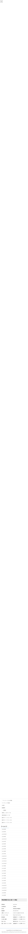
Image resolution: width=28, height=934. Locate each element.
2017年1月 (4, 883)
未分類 (3, 805)
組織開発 (3, 807)
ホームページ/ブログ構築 (7, 800)
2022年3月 (4, 848)
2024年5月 (4, 831)
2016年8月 (4, 895)
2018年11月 (4, 856)
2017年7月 (4, 868)
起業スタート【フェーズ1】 (7, 817)
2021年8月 (4, 851)
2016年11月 (4, 887)
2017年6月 (4, 870)
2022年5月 (4, 846)
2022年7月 (4, 841)
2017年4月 (4, 875)
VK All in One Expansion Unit (21, 931)
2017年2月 (4, 880)
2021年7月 (4, 853)
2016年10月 (4, 890)
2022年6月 (4, 843)
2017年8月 (4, 865)
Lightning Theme (13, 931)
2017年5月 (4, 873)
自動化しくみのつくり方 (6, 812)
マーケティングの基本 (6, 803)
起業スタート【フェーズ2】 (7, 820)
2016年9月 (4, 892)
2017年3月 (4, 878)
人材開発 (4, 810)
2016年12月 (4, 885)
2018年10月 (4, 858)
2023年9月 (4, 836)
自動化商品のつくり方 (6, 815)
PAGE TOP (26, 904)
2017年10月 (4, 863)
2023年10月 (4, 834)
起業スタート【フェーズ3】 (7, 822)
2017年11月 (4, 861)
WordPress (7, 931)
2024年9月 (4, 829)
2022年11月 (4, 839)
